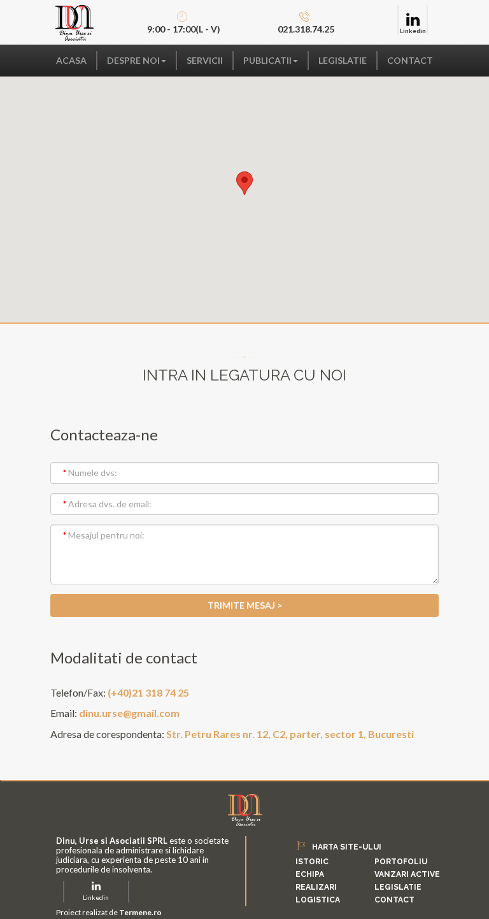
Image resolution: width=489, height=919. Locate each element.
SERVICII (205, 60)
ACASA (71, 60)
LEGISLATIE (342, 60)
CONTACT (410, 60)
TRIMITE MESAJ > (245, 605)
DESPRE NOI (133, 60)
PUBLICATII (267, 60)
